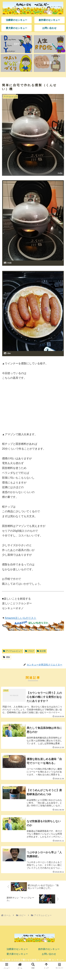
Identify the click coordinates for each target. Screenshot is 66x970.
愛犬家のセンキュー (17, 954)
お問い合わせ (49, 954)
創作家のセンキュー (49, 949)
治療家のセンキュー (17, 949)
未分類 (43, 651)
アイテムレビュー (14, 651)
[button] (59, 620)
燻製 (8, 657)
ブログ (31, 651)
